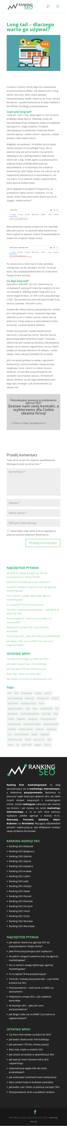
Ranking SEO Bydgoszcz (22, 851)
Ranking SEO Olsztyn (20, 886)
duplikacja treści (28, 703)
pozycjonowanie (51, 724)
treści (10, 744)
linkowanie (13, 713)
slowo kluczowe (21, 734)
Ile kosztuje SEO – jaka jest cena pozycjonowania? (33, 636)
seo (9, 734)
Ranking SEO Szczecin (21, 906)
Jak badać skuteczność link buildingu (27, 663)
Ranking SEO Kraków (20, 871)
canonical (29, 698)
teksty (28, 739)
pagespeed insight (32, 724)
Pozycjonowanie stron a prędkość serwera (31, 1092)
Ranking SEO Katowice (21, 866)
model (11, 719)
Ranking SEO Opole (19, 891)
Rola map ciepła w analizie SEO (24, 673)
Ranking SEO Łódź (18, 881)
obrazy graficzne (48, 719)
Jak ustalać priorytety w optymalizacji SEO (29, 678)
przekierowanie (26, 729)
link (57, 708)
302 (16, 693)
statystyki (44, 734)
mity (56, 713)
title (49, 739)
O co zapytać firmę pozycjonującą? (25, 604)
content (55, 698)
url (17, 744)
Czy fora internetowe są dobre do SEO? (28, 658)
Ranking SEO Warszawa (21, 926)
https (35, 708)
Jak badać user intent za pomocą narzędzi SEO (34, 1087)
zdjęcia (47, 744)
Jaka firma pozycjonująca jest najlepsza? (28, 581)
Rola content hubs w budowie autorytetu (31, 1082)
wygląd (37, 744)
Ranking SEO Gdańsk (20, 856)
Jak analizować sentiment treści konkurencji (32, 1077)
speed (34, 734)
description (13, 703)
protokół (11, 729)
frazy (41, 703)
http (27, 708)
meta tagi (46, 713)
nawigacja (32, 719)
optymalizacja (14, 724)
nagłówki (21, 719)
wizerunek (26, 744)
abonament (26, 693)
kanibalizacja (46, 708)
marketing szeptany (30, 713)
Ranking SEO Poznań (20, 896)
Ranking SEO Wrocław (21, 921)
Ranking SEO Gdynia (20, 861)
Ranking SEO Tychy (19, 916)
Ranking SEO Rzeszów (21, 901)
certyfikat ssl (42, 698)
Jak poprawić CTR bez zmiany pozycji (27, 668)
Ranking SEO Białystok (21, 846)
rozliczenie (51, 729)
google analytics (15, 708)
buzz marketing (15, 698)
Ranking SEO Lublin (19, 876)
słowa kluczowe (15, 739)
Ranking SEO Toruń (19, 911)
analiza (38, 693)
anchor (48, 693)
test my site (39, 739)
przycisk (39, 729)
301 (9, 693)
